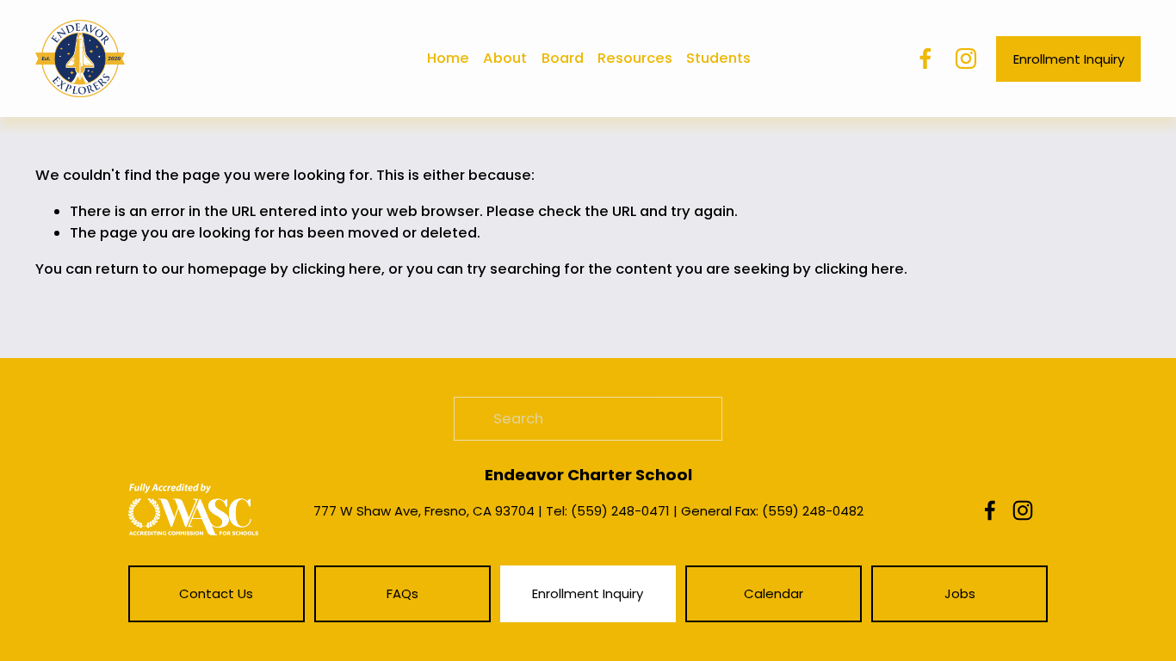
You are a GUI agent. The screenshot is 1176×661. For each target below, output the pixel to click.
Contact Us (216, 593)
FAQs (402, 593)
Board (563, 58)
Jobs (959, 593)
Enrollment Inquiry (1068, 59)
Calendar (773, 593)
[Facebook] (925, 58)
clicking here (336, 269)
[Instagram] (966, 58)
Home (448, 58)
